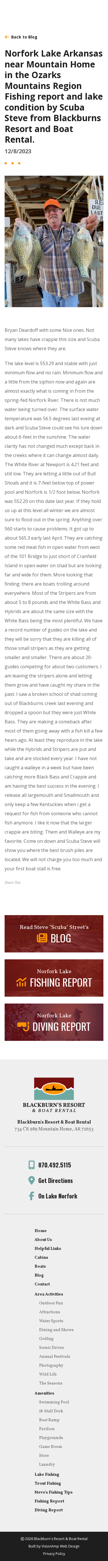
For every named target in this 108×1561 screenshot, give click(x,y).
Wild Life (48, 1374)
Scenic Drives (51, 1348)
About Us (43, 1240)
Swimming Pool (54, 1402)
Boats (40, 1266)
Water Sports (51, 1321)
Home (41, 1231)
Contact (42, 1284)
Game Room (50, 1447)
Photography (51, 1365)
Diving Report (49, 1510)
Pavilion (47, 1429)
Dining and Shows (56, 1330)
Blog (39, 1275)
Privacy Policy (54, 1553)
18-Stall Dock (51, 1411)
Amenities (44, 1393)
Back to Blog (24, 37)
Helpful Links (48, 1249)
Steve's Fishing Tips (54, 1492)
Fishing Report (49, 1501)
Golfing (46, 1339)
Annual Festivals (54, 1356)
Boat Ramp (49, 1420)
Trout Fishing (48, 1483)
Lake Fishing (47, 1474)
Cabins (41, 1257)
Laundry (47, 1464)
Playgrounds (51, 1438)
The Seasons (50, 1383)
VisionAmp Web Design (60, 1546)
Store (44, 1456)
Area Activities (49, 1294)
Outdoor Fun (51, 1303)
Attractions (49, 1312)
